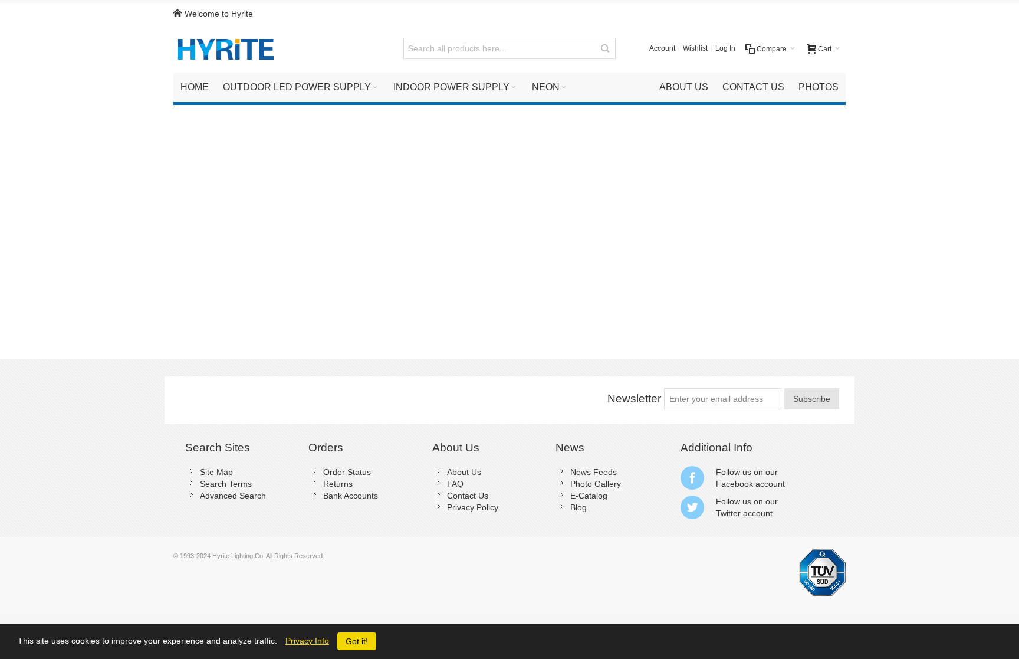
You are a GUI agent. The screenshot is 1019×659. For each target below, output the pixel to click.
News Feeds (593, 472)
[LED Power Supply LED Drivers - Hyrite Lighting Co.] (230, 48)
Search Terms (226, 483)
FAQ (455, 483)
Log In (725, 48)
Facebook (734, 483)
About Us (464, 472)
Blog (578, 507)
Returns (338, 483)
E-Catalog (588, 495)
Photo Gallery (595, 483)
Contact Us (467, 495)
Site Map (216, 472)
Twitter (728, 513)
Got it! (357, 641)
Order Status (347, 472)
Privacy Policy (472, 507)
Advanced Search (233, 495)
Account (662, 48)
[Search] (605, 48)
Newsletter (634, 398)
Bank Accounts (350, 495)
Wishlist (695, 48)
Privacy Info (307, 640)
